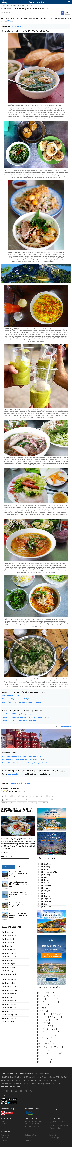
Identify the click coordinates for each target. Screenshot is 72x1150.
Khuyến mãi (5, 1135)
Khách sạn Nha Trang (9, 950)
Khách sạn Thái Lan (9, 1018)
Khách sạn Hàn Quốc (9, 987)
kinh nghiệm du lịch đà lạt (8, 802)
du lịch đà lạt (24, 800)
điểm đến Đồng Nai (43, 1047)
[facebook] (62, 13)
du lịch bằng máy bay (49, 993)
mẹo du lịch (57, 1032)
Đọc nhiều (8, 867)
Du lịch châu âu (55, 996)
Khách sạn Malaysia (9, 1001)
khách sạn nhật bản (55, 1017)
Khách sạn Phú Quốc (9, 957)
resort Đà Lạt (32, 802)
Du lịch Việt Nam (31, 1135)
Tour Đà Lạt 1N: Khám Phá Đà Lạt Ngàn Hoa (19, 720)
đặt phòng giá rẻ (58, 1053)
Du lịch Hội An (59, 999)
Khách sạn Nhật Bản (9, 1008)
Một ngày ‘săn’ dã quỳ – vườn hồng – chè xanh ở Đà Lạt (23, 759)
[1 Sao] (1, 791)
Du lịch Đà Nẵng (42, 1011)
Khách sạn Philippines (9, 1011)
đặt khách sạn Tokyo (44, 1050)
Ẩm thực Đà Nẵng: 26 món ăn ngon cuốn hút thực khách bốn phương (17, 810)
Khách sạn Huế (7, 946)
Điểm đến (28, 1138)
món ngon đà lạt (22, 802)
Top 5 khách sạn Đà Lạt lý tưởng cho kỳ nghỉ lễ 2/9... (18, 884)
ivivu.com (40, 1014)
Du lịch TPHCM (52, 1008)
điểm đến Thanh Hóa (51, 1044)
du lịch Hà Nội (50, 999)
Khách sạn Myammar (9, 1004)
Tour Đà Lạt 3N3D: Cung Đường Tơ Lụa (17, 714)
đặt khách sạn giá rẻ (56, 1047)
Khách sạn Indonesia (9, 994)
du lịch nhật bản (53, 1002)
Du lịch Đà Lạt (16, 26)
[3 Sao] (4, 791)
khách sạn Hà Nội (43, 1017)
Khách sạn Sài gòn (8, 964)
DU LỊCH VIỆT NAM (41, 796)
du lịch (40, 993)
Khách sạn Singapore (9, 1015)
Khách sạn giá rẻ (57, 1014)
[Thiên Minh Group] (29, 1113)
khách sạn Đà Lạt (14, 774)
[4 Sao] (6, 791)
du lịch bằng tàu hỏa (44, 996)
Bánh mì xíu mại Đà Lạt (12, 800)
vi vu (54, 1038)
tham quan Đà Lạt (43, 802)
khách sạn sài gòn (43, 1020)
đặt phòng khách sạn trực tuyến (47, 1059)
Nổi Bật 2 (50, 796)
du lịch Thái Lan (52, 1005)
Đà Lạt (10, 21)
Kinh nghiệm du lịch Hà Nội (45, 1026)
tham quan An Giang (50, 1035)
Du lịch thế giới (54, 1138)
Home (2, 5)
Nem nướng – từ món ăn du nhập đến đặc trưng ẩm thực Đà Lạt (26, 763)
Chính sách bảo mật (32, 1124)
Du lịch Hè (52, 1135)
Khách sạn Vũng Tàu (9, 971)
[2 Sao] (3, 791)
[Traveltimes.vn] (51, 932)
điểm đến (40, 1044)
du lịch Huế (41, 999)
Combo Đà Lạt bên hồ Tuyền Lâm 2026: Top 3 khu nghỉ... (18, 874)
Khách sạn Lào (7, 997)
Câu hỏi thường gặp (32, 1126)
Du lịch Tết (5, 1140)
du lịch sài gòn (42, 1005)
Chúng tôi (4, 1121)
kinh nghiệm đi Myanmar (45, 1032)
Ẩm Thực (7, 5)
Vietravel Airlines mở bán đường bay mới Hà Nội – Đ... (18, 894)
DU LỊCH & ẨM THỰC (18, 796)
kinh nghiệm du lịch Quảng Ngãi (47, 1029)
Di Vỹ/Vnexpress (65, 727)
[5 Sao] (7, 791)
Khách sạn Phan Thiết (9, 953)
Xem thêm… (5, 852)
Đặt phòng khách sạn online (53, 1041)
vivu (59, 1038)
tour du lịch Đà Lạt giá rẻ (45, 1038)
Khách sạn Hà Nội (8, 939)
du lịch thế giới (42, 1008)
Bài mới (22, 867)
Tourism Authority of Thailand (57, 1122)
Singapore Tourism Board (59, 1125)
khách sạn (48, 1014)
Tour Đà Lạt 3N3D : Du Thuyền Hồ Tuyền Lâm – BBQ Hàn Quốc (25, 717)
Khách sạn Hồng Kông (10, 990)
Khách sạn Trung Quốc (10, 1022)
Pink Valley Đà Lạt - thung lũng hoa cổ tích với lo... (18, 905)
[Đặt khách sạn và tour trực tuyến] (51, 831)
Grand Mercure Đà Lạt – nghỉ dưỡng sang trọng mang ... (18, 915)
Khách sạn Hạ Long (9, 967)
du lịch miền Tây (42, 1002)
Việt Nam (40, 1041)
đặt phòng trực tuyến (44, 1062)
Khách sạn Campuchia (9, 980)
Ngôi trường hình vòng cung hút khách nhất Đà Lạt (22, 756)
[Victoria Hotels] (43, 1113)
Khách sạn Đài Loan (9, 983)
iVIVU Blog (4, 1124)
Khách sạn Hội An (8, 943)
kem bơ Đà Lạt (39, 800)
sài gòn (40, 1035)
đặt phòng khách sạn (44, 1056)
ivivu (59, 1011)
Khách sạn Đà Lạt (8, 932)
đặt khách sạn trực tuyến (45, 1053)
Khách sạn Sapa (7, 960)
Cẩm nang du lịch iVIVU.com (21, 783)
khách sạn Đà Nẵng (43, 1023)
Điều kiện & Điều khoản (33, 1121)
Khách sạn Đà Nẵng (9, 936)
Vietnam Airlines (55, 1128)
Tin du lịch (4, 1138)
